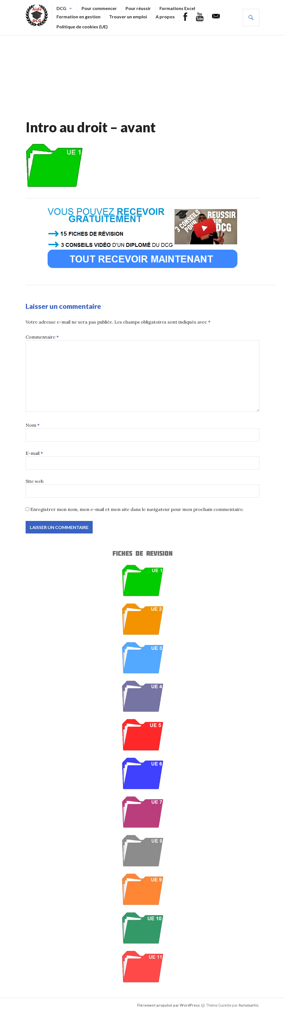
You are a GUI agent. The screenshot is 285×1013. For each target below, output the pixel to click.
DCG (61, 8)
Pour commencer (99, 8)
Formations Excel (177, 8)
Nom (33, 425)
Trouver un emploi (128, 16)
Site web (34, 481)
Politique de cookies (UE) (82, 26)
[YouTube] (199, 18)
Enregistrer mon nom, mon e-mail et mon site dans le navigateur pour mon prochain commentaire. (137, 509)
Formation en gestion (78, 16)
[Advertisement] (142, 77)
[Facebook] (185, 18)
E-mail (34, 453)
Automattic (249, 1005)
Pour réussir (138, 8)
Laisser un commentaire (63, 306)
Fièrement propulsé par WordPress (168, 1005)
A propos (165, 16)
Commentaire (42, 337)
